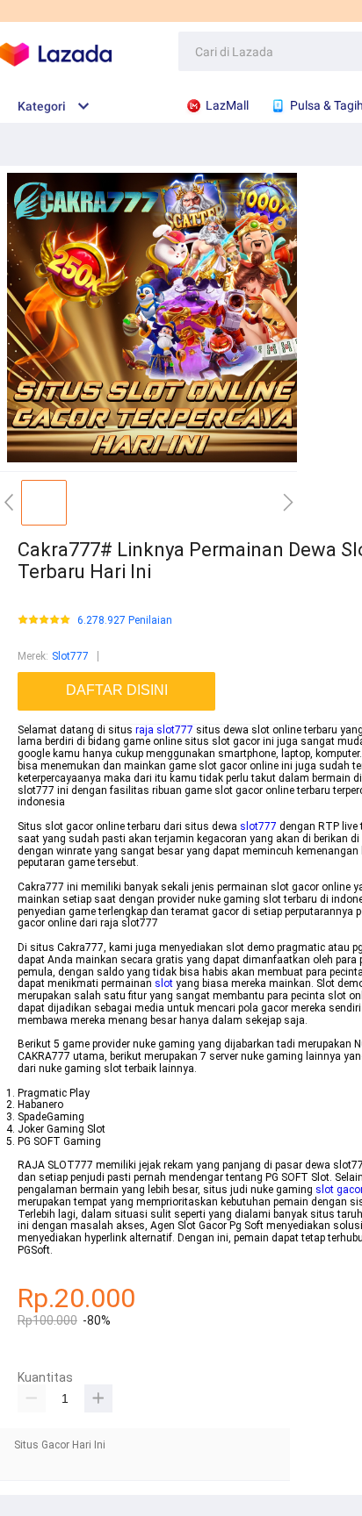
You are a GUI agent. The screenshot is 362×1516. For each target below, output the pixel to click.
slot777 (258, 826)
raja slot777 (164, 730)
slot (164, 983)
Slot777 (70, 656)
